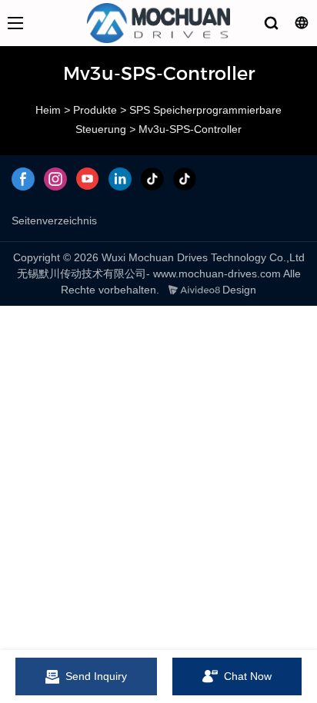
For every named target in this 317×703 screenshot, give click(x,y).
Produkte (95, 110)
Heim (48, 110)
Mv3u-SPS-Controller (190, 129)
